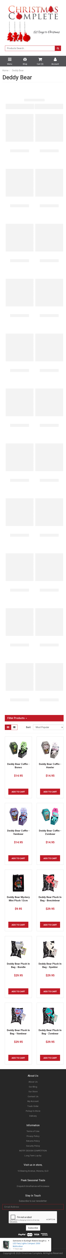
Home (5, 70)
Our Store (33, 1091)
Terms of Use (33, 1131)
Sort (28, 727)
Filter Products (16, 718)
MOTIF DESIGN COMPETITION (33, 1150)
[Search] (58, 48)
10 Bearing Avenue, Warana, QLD (33, 1171)
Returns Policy (33, 1141)
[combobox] (30, 48)
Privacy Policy (33, 1136)
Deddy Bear (18, 70)
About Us (33, 1082)
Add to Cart (18, 792)
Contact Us (33, 1096)
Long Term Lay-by (33, 1155)
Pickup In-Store (33, 1111)
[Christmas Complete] (33, 11)
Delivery (33, 1116)
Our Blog (33, 1087)
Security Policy (33, 1146)
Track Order (32, 1106)
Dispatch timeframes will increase (33, 1186)
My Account (33, 1101)
